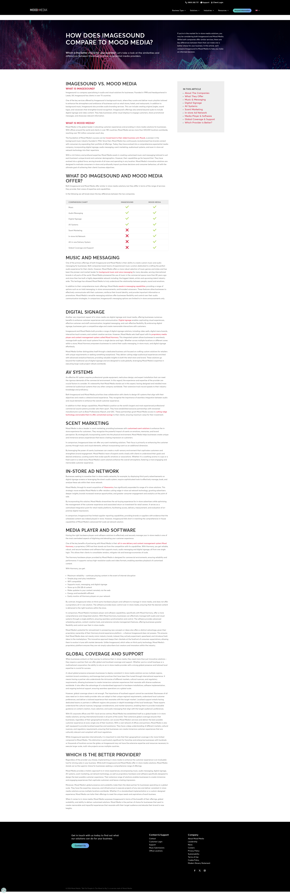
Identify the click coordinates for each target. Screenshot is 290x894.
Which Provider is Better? (198, 122)
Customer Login (155, 841)
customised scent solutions (139, 428)
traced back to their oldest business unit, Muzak (125, 138)
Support (206, 2)
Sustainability (193, 854)
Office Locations (156, 851)
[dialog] (3, 890)
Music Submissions (156, 848)
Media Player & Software (198, 115)
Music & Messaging (195, 99)
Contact (152, 838)
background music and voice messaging (115, 272)
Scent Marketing (194, 109)
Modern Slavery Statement (199, 863)
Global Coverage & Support (200, 119)
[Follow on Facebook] (195, 870)
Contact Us (80, 845)
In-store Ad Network (196, 112)
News (190, 845)
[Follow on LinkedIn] (190, 870)
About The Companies (197, 92)
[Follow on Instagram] (205, 870)
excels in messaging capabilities (132, 286)
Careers (191, 848)
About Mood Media (196, 838)
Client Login (218, 2)
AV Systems (191, 106)
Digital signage (125, 320)
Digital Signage (193, 102)
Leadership (192, 841)
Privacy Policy (193, 851)
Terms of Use (193, 857)
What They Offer (194, 96)
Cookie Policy (193, 860)
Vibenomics (108, 487)
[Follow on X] (200, 870)
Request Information (242, 11)
